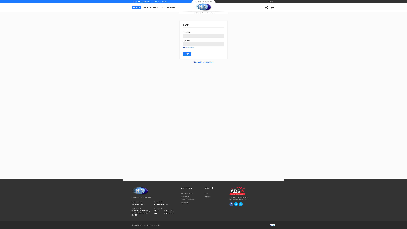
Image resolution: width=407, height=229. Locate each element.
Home (146, 7)
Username (186, 32)
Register (208, 196)
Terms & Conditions (188, 200)
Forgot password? (188, 47)
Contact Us (185, 203)
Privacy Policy (185, 196)
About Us (156, 1)
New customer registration (203, 62)
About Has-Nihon (187, 193)
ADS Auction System (167, 7)
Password (186, 41)
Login (187, 54)
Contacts (164, 1)
